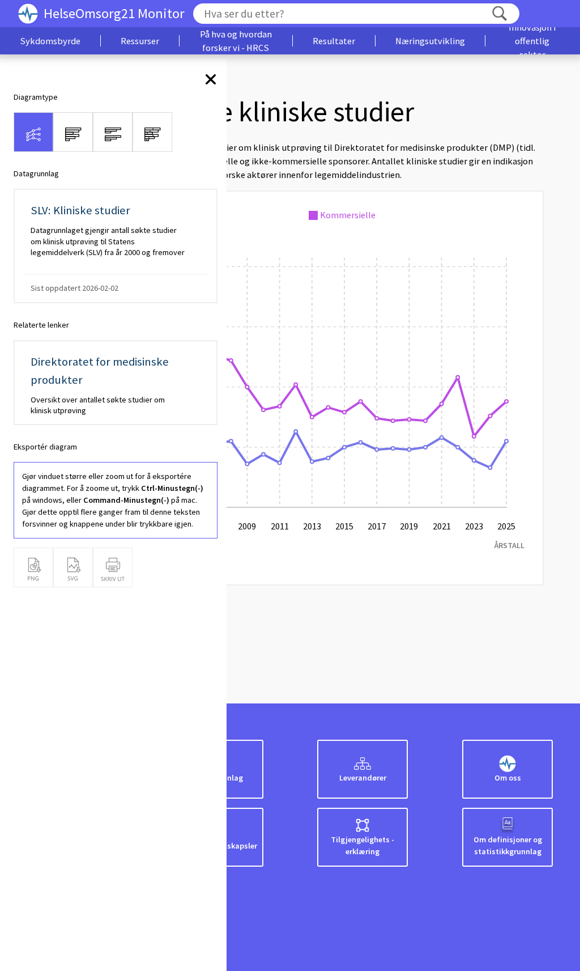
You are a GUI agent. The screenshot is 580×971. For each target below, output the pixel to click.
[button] (50, 40)
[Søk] (500, 14)
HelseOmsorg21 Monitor (114, 13)
